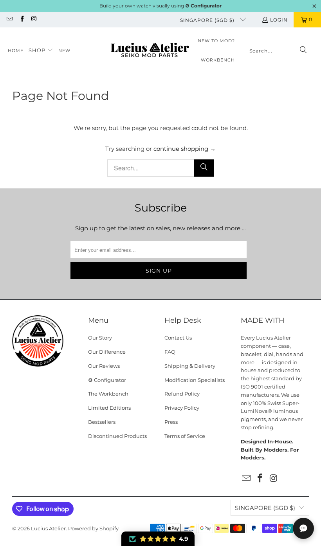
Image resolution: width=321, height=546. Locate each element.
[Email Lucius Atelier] (9, 19)
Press (171, 422)
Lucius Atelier (48, 528)
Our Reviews (104, 366)
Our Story (100, 337)
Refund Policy (182, 394)
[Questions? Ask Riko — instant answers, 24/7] (303, 528)
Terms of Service (184, 436)
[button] (41, 50)
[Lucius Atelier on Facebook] (21, 19)
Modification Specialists (194, 380)
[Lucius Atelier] (150, 50)
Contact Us (178, 337)
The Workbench (108, 394)
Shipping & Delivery (189, 366)
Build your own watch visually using (160, 6)
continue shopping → (184, 148)
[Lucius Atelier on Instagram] (34, 19)
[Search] (303, 50)
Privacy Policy (181, 408)
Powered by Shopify (93, 528)
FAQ (169, 352)
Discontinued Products (117, 436)
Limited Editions (109, 408)
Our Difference (107, 352)
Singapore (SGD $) (208, 20)
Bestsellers (101, 422)
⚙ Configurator (107, 380)
